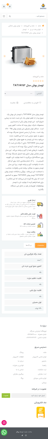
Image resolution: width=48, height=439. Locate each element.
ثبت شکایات (42, 369)
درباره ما (20, 361)
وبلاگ (21, 352)
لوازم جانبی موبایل (39, 378)
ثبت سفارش (42, 374)
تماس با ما (19, 369)
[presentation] (43, 56)
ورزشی (44, 382)
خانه (44, 352)
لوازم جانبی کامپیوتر (39, 357)
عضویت (5, 395)
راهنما (44, 365)
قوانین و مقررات (18, 365)
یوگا (22, 378)
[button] (9, 6)
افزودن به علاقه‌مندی (31, 102)
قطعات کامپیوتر (18, 357)
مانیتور (44, 361)
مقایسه (13, 102)
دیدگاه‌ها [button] (29, 245)
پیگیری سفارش (18, 374)
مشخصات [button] (40, 245)
